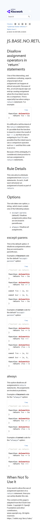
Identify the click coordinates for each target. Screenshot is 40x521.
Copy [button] (26, 110)
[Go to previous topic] (26, 24)
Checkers (10, 24)
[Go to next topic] (29, 24)
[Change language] (15, 24)
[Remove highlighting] (19, 24)
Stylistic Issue (11, 29)
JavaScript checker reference (17, 26)
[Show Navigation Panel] (30, 11)
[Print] (22, 24)
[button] (29, 16)
